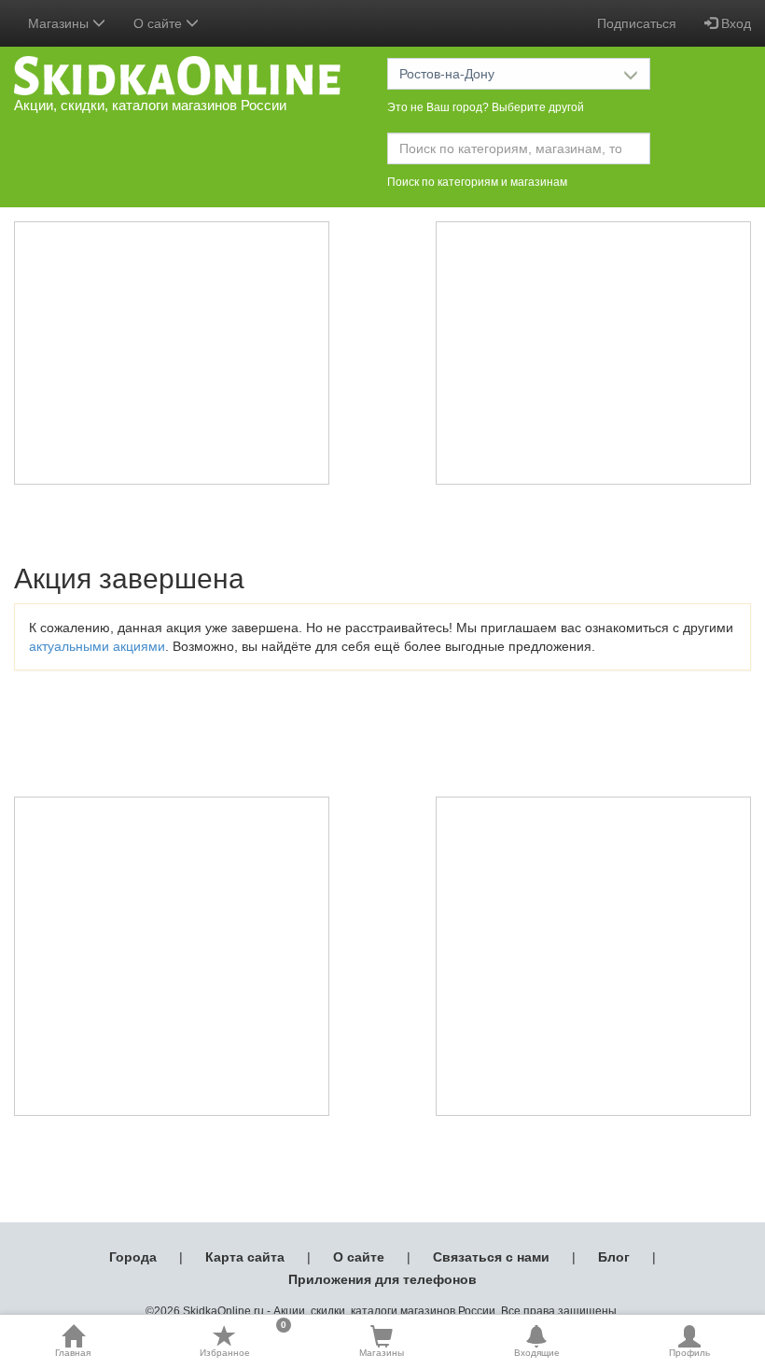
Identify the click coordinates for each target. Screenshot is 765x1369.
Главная (72, 1353)
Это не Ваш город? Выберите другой (485, 107)
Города (133, 1256)
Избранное (243, 1341)
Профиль (689, 1353)
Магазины (381, 1353)
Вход (734, 23)
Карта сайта (245, 1256)
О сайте (358, 1256)
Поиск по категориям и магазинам (477, 182)
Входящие (537, 1353)
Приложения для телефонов (382, 1279)
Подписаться (636, 23)
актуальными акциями (97, 646)
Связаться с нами (491, 1256)
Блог (614, 1256)
